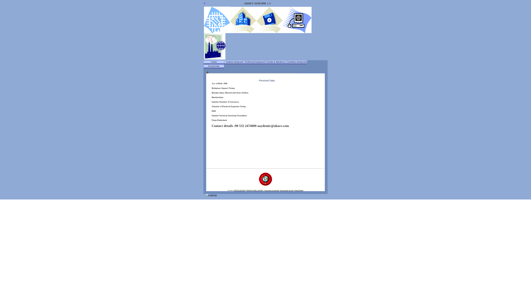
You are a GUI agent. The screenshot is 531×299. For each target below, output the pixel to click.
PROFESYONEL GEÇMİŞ (254, 190)
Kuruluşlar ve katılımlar (272, 190)
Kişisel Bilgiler (299, 190)
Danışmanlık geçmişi (286, 190)
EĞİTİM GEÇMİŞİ (239, 190)
